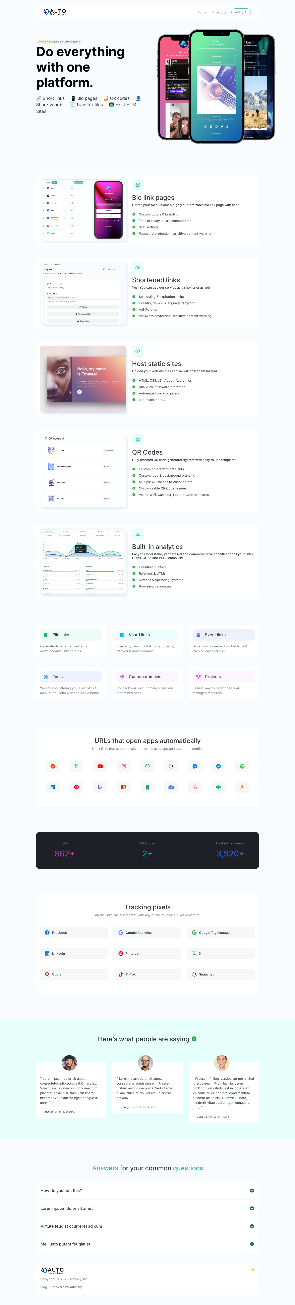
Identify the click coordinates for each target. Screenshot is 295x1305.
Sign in (242, 12)
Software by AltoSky (66, 1287)
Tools (202, 12)
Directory (219, 12)
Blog (43, 1287)
